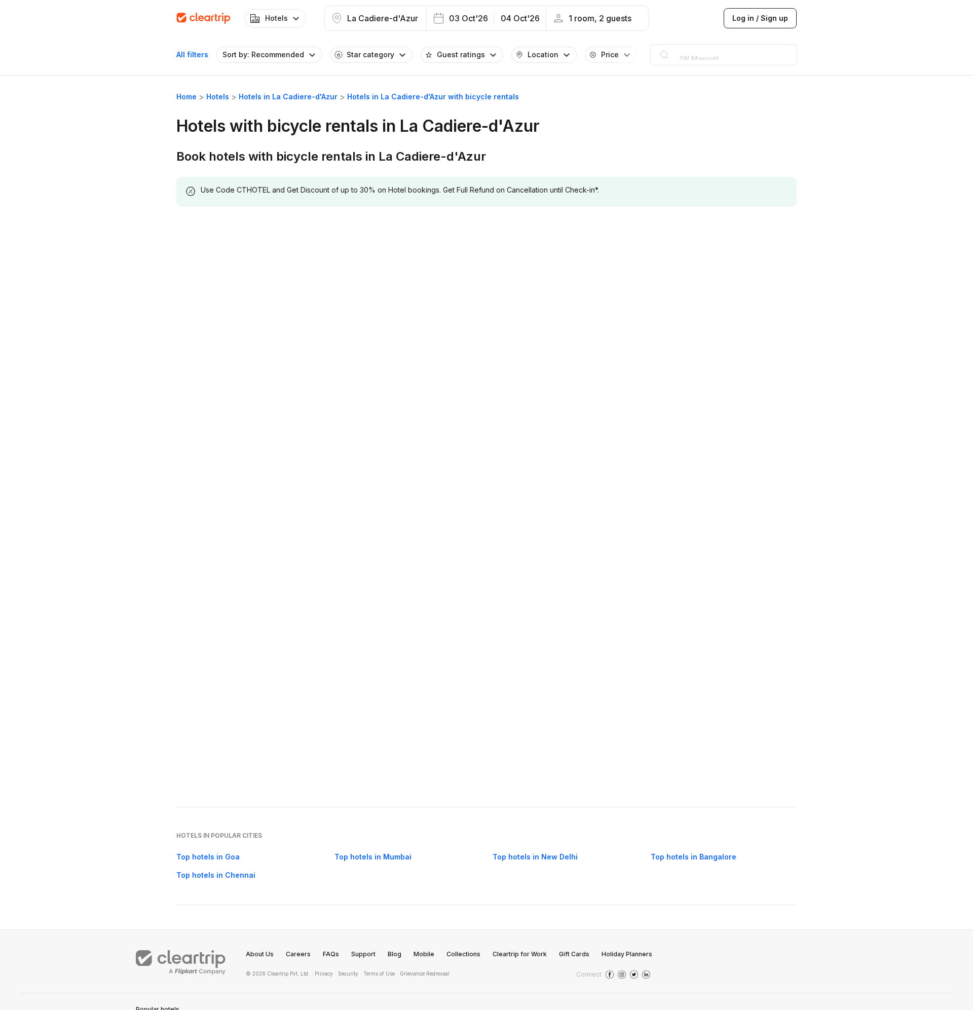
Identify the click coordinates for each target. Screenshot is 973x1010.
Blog (394, 954)
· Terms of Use (377, 973)
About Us (260, 954)
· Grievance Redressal (423, 973)
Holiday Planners (627, 954)
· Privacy (322, 973)
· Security (346, 973)
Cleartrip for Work (520, 954)
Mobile (424, 954)
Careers (298, 954)
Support (363, 954)
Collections (463, 954)
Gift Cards (574, 954)
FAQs (331, 954)
